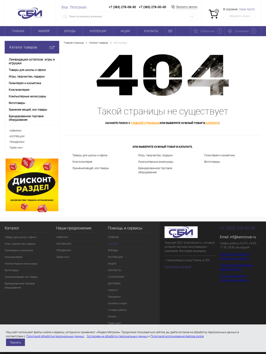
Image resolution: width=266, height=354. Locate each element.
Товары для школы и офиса (89, 155)
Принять (15, 342)
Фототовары (212, 161)
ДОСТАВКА (114, 283)
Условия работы (117, 309)
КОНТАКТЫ (151, 31)
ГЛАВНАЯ (18, 31)
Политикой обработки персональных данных (55, 336)
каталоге (212, 123)
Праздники (114, 296)
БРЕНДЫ (70, 31)
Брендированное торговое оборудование (155, 170)
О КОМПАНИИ (116, 276)
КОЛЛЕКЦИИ (98, 31)
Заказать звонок (186, 6)
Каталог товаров (23, 47)
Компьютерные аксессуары (156, 161)
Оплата (112, 316)
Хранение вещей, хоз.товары (90, 168)
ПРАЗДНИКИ (17, 142)
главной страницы (145, 123)
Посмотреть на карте (178, 266)
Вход (65, 7)
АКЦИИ (125, 31)
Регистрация (78, 7)
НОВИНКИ (15, 130)
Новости (113, 290)
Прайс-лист (16, 147)
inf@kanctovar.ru (243, 237)
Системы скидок (117, 303)
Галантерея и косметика (219, 155)
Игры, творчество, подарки (155, 155)
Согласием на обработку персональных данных (117, 336)
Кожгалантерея (82, 161)
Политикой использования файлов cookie (177, 336)
